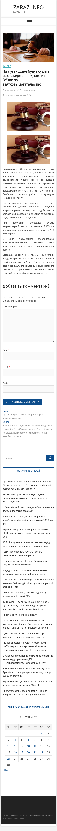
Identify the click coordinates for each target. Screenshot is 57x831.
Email (6, 367)
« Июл (6, 770)
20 (28, 752)
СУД (29, 95)
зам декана (21, 95)
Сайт (5, 383)
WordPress (48, 815)
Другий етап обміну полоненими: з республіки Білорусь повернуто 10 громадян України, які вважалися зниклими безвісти (27, 485)
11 (15, 746)
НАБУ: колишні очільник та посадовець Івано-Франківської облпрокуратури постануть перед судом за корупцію (28, 672)
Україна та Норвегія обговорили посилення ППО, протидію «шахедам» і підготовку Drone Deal (27, 533)
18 (15, 752)
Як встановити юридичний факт (20, 614)
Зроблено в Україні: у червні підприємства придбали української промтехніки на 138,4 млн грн (28, 520)
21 (35, 752)
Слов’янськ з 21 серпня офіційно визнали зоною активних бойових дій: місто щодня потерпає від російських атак (28, 583)
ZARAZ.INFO (28, 7)
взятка (9, 95)
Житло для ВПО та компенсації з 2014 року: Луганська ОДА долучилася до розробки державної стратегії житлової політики (26, 605)
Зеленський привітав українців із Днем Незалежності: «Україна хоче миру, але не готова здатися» (25, 498)
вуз (13, 95)
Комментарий (11, 306)
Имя (6, 350)
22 (41, 752)
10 (8, 746)
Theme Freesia (36, 815)
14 (35, 746)
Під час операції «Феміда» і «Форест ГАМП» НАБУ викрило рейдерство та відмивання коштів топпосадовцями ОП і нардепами (26, 646)
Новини (7, 66)
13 (28, 746)
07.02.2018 (9, 90)
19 (21, 752)
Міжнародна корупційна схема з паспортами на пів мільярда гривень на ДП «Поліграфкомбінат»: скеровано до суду (28, 659)
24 (8, 758)
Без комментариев (28, 90)
